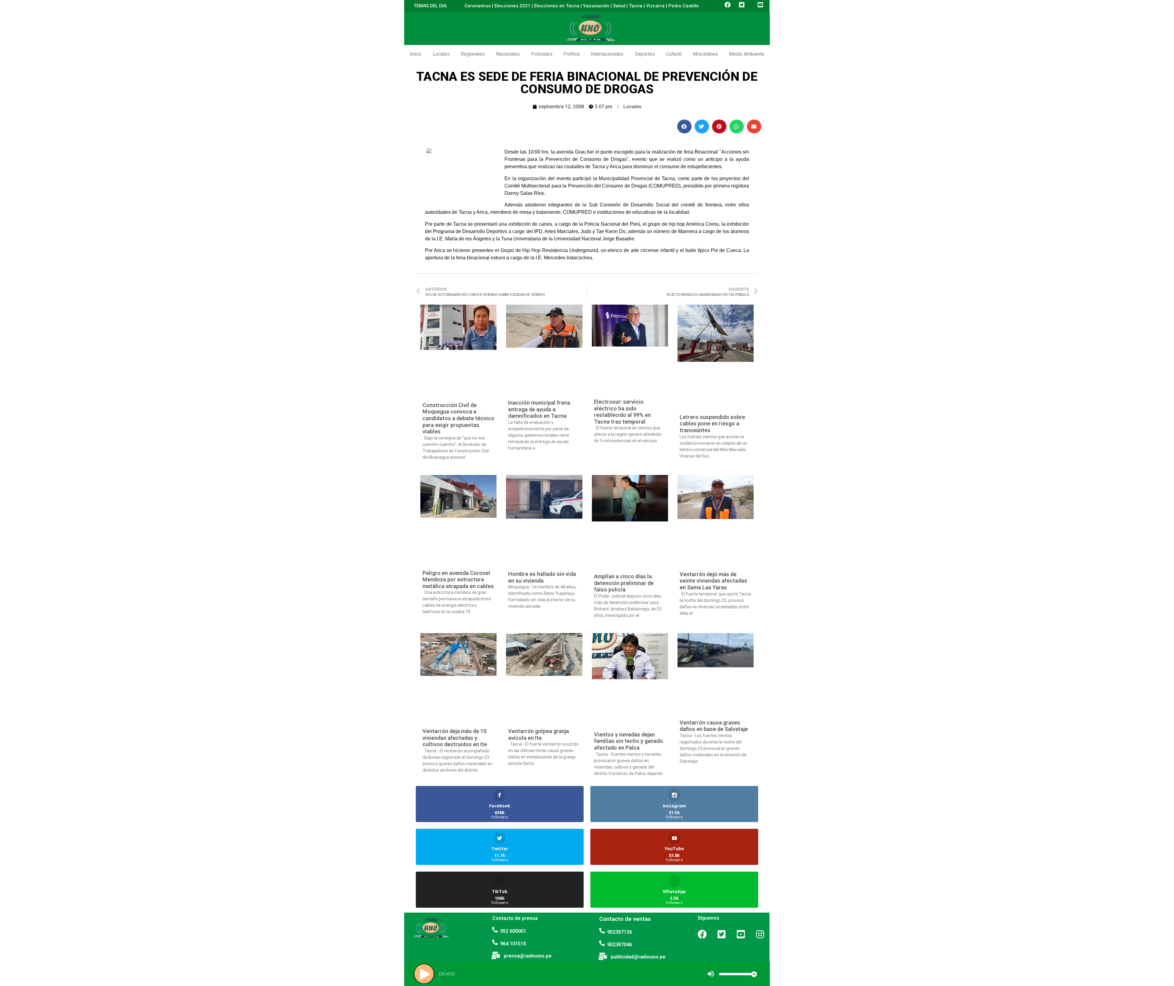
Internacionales (607, 54)
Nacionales (508, 54)
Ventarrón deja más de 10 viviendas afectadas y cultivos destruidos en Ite (455, 737)
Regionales (473, 54)
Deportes (645, 54)
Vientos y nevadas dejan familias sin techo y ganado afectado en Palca (628, 741)
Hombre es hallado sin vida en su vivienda (542, 577)
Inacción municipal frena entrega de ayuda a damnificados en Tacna (539, 409)
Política (571, 54)
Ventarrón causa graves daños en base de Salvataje (714, 725)
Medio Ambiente (746, 54)
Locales (441, 54)
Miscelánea (705, 54)
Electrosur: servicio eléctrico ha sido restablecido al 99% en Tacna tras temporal (622, 411)
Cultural (674, 54)
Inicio (415, 54)
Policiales (541, 54)
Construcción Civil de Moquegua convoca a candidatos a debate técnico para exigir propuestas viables (458, 418)
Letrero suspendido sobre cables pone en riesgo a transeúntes (712, 423)
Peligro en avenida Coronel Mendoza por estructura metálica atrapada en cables (458, 579)
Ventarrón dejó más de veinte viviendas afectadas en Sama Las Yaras (713, 581)
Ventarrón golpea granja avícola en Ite (538, 734)
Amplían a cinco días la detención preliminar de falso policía (624, 583)
